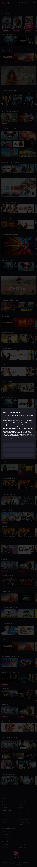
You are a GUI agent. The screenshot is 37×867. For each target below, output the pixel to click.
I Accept (18, 454)
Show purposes (18, 445)
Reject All (18, 449)
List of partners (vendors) (10, 438)
